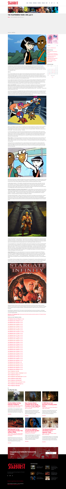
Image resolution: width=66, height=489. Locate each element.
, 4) (22, 369)
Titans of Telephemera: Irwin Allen (13, 371)
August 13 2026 (44, 433)
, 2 (20, 347)
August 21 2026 (27, 407)
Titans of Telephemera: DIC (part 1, (13, 374)
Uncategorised (27, 433)
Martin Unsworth (33, 407)
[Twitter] (52, 3)
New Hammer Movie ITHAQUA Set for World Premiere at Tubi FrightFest (32, 404)
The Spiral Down (19, 434)
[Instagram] (54, 3)
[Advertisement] (33, 24)
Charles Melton (10, 406)
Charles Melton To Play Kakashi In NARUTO (14, 403)
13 (52, 70)
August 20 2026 (44, 407)
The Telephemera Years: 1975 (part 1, (14, 333)
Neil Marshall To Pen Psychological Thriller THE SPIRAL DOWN (15, 430)
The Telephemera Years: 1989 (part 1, (14, 349)
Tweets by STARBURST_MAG (51, 47)
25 (49, 73)
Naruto (14, 406)
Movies (19, 405)
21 (54, 72)
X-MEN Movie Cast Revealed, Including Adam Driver (49, 404)
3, (21, 340)
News (21, 405)
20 (52, 72)
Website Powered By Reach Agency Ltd (13, 484)
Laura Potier (15, 405)
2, (20, 340)
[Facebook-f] (49, 3)
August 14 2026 (10, 433)
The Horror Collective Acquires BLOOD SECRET (32, 429)
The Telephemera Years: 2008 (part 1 (14, 369)
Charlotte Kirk (10, 434)
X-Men (43, 408)
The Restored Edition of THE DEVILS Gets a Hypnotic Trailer (49, 430)
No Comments (18, 406)
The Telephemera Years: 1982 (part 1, (14, 340)
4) (22, 340)
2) (19, 374)
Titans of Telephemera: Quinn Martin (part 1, (15, 383)
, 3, (21, 347)
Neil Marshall (14, 434)
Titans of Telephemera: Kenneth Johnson (14, 378)
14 (54, 70)
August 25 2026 (10, 405)
